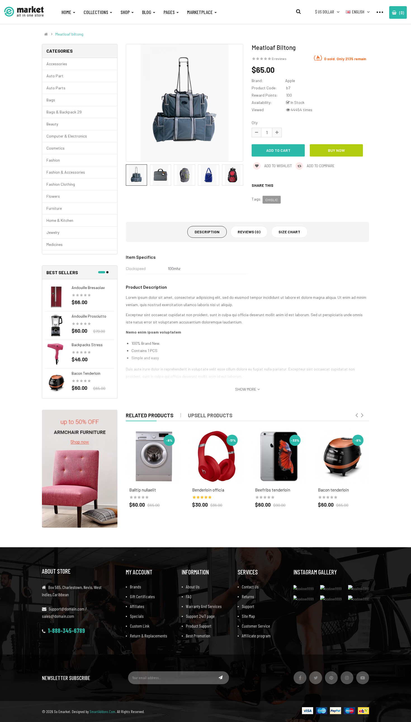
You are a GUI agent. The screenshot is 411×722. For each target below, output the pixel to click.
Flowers (53, 196)
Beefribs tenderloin (272, 489)
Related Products (149, 415)
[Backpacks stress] (56, 353)
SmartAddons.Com (102, 711)
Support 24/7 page (200, 616)
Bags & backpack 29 (64, 112)
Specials (137, 616)
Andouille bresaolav (88, 287)
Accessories (56, 63)
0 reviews (279, 58)
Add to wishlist (277, 166)
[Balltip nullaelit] (153, 456)
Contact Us (250, 586)
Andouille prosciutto (89, 316)
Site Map (248, 616)
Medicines (54, 244)
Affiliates (137, 606)
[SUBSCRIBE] (220, 677)
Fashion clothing (60, 184)
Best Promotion (198, 635)
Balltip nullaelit (142, 489)
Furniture (54, 208)
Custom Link (139, 625)
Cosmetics (55, 148)
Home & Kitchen (59, 220)
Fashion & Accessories (65, 172)
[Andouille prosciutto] (56, 325)
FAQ (189, 596)
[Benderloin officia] (216, 456)
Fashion (53, 160)
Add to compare (320, 166)
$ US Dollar (325, 11)
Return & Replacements (148, 635)
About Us (193, 586)
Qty (255, 122)
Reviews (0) (249, 231)
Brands (135, 586)
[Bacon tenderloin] (56, 382)
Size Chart (289, 231)
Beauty (52, 124)
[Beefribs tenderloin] (279, 456)
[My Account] (380, 11)
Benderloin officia (208, 489)
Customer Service (256, 625)
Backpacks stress (87, 344)
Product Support (198, 625)
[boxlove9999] (304, 588)
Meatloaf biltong (69, 34)
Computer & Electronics (66, 136)
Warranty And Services (204, 606)
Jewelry (52, 232)
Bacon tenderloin (86, 373)
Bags (50, 99)
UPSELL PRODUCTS (210, 415)
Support (248, 606)
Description (207, 231)
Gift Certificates (142, 596)
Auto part (54, 75)
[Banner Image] (79, 468)
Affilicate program (256, 635)
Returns (248, 596)
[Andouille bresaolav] (56, 296)
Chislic (271, 200)
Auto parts (55, 87)
